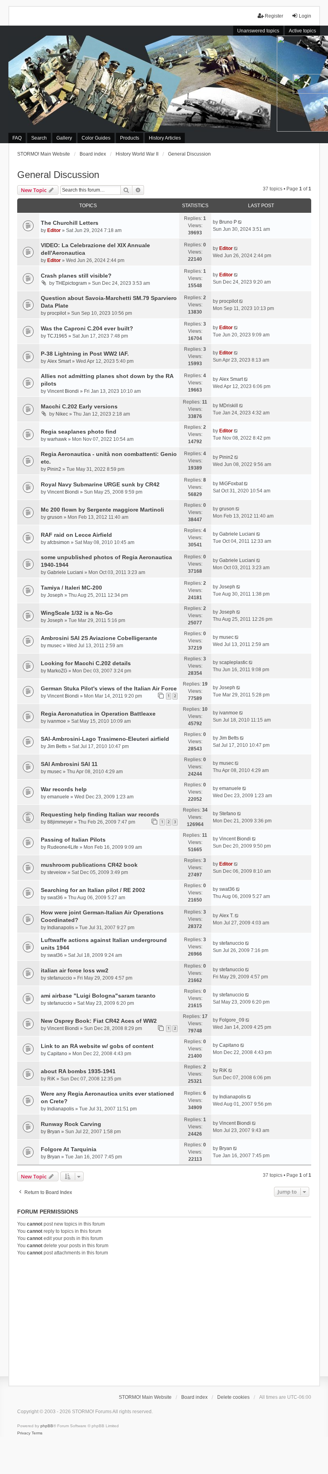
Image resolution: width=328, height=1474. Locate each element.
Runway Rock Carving (71, 1124)
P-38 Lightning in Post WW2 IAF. (85, 353)
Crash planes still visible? (76, 275)
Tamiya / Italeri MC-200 (71, 587)
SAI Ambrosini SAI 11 (69, 764)
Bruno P (228, 222)
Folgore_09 (231, 1020)
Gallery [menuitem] (64, 138)
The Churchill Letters (69, 223)
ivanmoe (56, 721)
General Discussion (58, 174)
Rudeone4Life (62, 847)
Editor (54, 230)
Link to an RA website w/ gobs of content (97, 1046)
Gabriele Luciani (237, 534)
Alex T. (226, 915)
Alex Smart (59, 361)
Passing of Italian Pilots (73, 839)
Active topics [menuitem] (302, 31)
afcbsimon (58, 542)
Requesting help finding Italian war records (100, 814)
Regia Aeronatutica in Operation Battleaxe (98, 713)
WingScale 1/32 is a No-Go (77, 613)
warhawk (57, 439)
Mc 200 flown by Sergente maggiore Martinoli (102, 509)
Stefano (227, 813)
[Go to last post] (240, 222)
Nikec (62, 414)
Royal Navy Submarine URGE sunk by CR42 (100, 484)
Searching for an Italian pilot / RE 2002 (93, 890)
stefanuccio (231, 943)
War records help (64, 789)
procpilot (56, 313)
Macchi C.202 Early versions (79, 406)
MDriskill (228, 405)
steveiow (56, 872)
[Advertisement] (164, 1320)
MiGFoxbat (231, 483)
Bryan (53, 1131)
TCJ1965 (57, 336)
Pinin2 (54, 469)
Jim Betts (57, 746)
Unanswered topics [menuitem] (258, 31)
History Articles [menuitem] (165, 138)
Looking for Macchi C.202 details (86, 663)
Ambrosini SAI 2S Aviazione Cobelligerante (99, 638)
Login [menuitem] (305, 16)
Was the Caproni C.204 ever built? (87, 328)
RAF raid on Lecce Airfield (76, 535)
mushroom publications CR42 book (89, 865)
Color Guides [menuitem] (96, 138)
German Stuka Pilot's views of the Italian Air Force (109, 688)
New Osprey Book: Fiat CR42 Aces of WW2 (99, 1021)
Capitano (57, 1053)
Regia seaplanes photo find (78, 431)
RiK (51, 1079)
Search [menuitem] (39, 138)
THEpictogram (71, 283)
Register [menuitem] (274, 16)
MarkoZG (57, 671)
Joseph (55, 595)
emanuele (58, 797)
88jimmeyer (60, 822)
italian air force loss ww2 (74, 970)
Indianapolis (60, 927)
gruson (54, 517)
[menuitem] (23, 1433)
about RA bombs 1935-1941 (78, 1071)
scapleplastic (233, 662)
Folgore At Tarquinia (68, 1149)
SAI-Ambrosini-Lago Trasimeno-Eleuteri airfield (105, 739)
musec (54, 645)
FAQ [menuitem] (17, 138)
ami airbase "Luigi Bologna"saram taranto (98, 995)
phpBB (46, 1426)
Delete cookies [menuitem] (233, 1397)
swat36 (55, 897)
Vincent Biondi (63, 391)
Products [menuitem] (129, 138)
